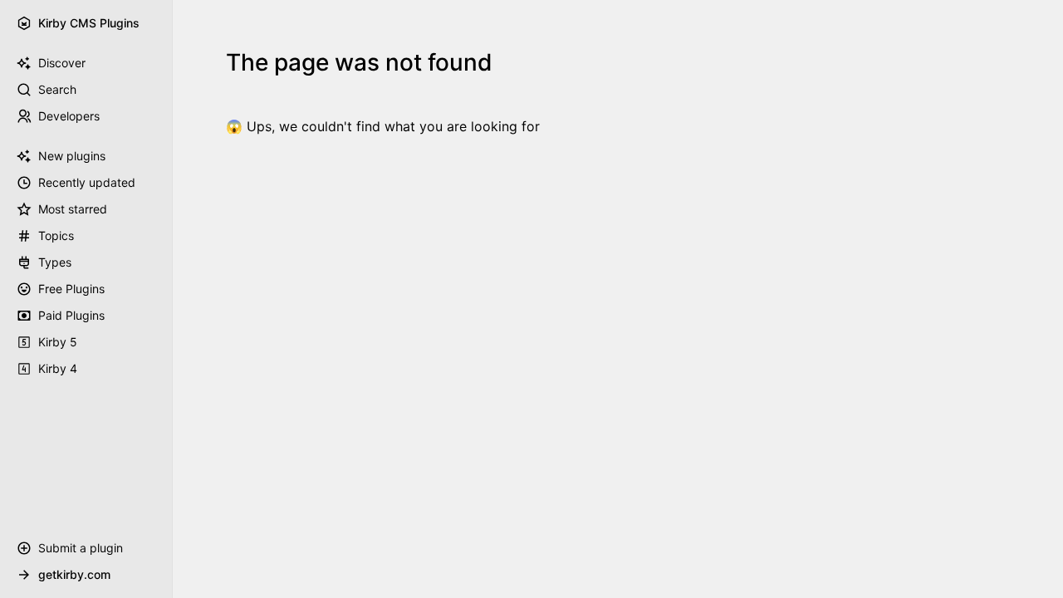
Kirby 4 (57, 368)
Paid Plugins (71, 315)
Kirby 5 (57, 342)
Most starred (72, 209)
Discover (62, 63)
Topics (56, 235)
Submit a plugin (80, 548)
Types (54, 262)
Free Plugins (71, 289)
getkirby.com (74, 574)
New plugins (71, 156)
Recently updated (86, 182)
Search (57, 89)
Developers (69, 116)
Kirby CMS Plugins (89, 23)
